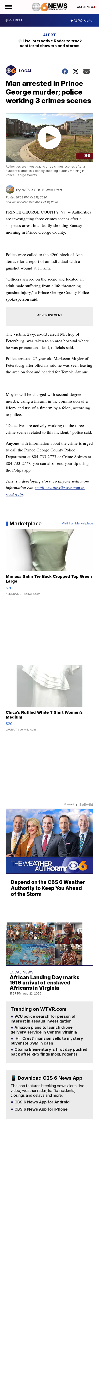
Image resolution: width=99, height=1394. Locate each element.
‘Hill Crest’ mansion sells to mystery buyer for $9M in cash (47, 1041)
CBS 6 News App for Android (41, 1102)
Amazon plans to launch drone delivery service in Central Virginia (44, 1029)
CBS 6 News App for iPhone (40, 1109)
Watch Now (85, 7)
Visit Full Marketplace (77, 523)
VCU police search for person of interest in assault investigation (43, 1018)
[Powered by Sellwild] (86, 804)
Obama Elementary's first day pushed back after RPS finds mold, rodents (49, 1052)
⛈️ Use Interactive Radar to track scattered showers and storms (50, 43)
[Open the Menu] (8, 7)
